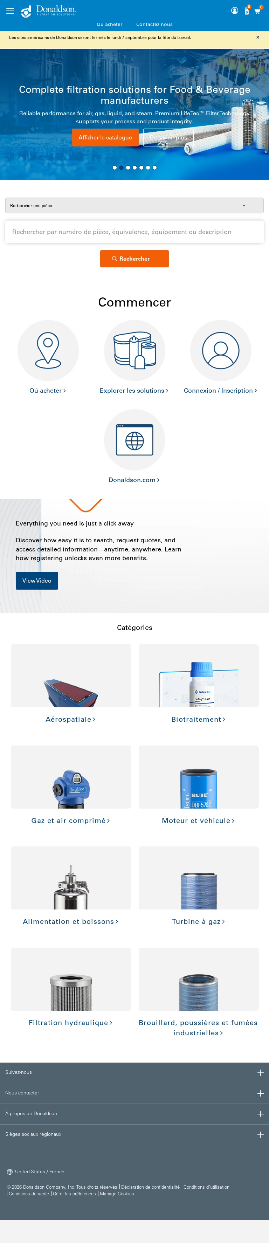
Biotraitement (196, 719)
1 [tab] (114, 167)
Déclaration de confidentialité (150, 1187)
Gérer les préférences (74, 1193)
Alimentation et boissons (68, 921)
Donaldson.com (132, 480)
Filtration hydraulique (68, 1022)
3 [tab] (128, 167)
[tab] (134, 1073)
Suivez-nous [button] (18, 1072)
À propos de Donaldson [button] (31, 1113)
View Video (36, 580)
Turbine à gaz (196, 921)
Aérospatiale (68, 719)
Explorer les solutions (132, 390)
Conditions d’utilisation (206, 1187)
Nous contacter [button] (22, 1093)
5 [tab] (141, 167)
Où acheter (109, 24)
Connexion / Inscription (218, 390)
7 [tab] (154, 167)
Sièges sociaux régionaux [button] (33, 1134)
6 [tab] (148, 167)
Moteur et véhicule (196, 820)
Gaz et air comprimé (68, 820)
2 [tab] (121, 167)
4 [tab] (134, 167)
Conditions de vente (29, 1193)
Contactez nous (154, 24)
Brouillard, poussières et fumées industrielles (198, 1027)
